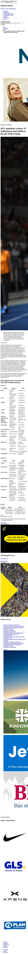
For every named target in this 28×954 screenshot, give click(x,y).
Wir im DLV (6, 17)
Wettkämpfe (6, 12)
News (4, 29)
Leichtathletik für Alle (8, 15)
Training (5, 16)
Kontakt (5, 941)
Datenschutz (6, 944)
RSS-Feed (5, 947)
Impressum (5, 943)
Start (4, 27)
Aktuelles (5, 11)
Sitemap (5, 945)
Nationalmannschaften (8, 13)
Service (5, 19)
